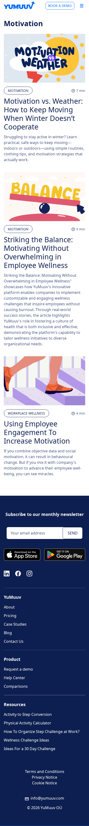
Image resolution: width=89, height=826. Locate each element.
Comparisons (16, 686)
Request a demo (18, 669)
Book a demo (60, 5)
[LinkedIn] (6, 573)
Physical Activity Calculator (27, 723)
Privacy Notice (44, 777)
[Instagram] (29, 573)
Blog (8, 632)
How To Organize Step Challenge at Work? (42, 731)
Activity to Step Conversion (28, 714)
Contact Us (13, 641)
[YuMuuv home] (19, 5)
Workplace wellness (26, 413)
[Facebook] (18, 573)
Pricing (10, 615)
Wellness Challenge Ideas (26, 740)
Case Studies (15, 624)
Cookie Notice (44, 783)
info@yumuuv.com (47, 798)
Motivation (18, 90)
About (9, 607)
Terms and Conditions (44, 771)
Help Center (14, 677)
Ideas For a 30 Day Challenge (29, 748)
